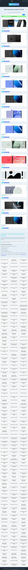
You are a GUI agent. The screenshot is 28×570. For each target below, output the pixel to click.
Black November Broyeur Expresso (23, 260)
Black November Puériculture (23, 480)
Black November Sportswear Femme (4, 526)
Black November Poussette (14, 477)
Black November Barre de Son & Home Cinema (4, 302)
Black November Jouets (14, 417)
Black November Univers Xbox (4, 550)
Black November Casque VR (23, 323)
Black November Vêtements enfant (14, 554)
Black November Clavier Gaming (14, 337)
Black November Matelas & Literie (23, 452)
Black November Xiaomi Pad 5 (4, 564)
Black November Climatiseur (4, 341)
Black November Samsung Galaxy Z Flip (23, 494)
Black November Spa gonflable (14, 519)
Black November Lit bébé (23, 424)
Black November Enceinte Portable (4, 379)
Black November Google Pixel (4, 263)
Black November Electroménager (4, 376)
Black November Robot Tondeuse (4, 274)
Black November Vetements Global (4, 557)
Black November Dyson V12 (23, 365)
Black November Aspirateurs (23, 291)
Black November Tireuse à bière (4, 540)
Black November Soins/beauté (14, 512)
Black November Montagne (14, 456)
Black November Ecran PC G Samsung (4, 372)
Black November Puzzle (14, 483)
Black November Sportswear (23, 522)
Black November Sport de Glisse (14, 522)
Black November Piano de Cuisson (14, 470)
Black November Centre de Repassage (23, 327)
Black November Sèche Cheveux (14, 501)
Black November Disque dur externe (4, 358)
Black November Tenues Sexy (4, 536)
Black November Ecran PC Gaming (14, 372)
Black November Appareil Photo (23, 288)
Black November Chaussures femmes (24, 330)
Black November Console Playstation (23, 344)
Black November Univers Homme (14, 543)
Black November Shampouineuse (23, 505)
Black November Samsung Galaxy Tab (14, 494)
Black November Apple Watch (14, 291)
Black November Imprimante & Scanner (23, 404)
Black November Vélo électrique (4, 281)
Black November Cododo (14, 340)
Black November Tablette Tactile (14, 529)
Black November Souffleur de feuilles (14, 515)
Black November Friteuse (14, 389)
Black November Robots (13, 490)
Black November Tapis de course (14, 533)
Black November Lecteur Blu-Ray (23, 421)
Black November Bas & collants (14, 302)
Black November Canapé (14, 315)
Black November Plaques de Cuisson (4, 473)
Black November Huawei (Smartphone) (4, 404)
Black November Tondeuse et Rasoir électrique (23, 540)
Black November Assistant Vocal (14, 295)
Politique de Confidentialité (17, 568)
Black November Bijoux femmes (4, 306)
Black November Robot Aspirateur (14, 270)
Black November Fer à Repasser (14, 386)
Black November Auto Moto (23, 295)
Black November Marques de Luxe (14, 452)
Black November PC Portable (4, 466)
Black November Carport (23, 315)
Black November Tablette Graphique (4, 529)
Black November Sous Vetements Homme (4, 519)
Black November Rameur (23, 483)
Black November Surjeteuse (23, 526)
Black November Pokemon (4, 477)
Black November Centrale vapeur (14, 327)
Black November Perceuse (23, 465)
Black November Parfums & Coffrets (14, 463)
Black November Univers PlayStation (23, 277)
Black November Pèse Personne (4, 470)
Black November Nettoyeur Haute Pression (14, 459)
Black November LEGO (4, 424)
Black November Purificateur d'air (4, 484)
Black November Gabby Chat (4, 393)
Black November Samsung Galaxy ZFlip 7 (23, 498)
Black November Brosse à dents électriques (23, 309)
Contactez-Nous (23, 568)
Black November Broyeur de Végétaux (14, 313)
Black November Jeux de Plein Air (4, 411)
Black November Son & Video (23, 512)
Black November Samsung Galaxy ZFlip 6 (14, 498)
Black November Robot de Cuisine (23, 270)
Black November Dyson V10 (14, 365)
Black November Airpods (14, 284)
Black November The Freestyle (14, 536)
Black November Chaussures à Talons (14, 330)
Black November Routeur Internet (23, 491)
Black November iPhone (23, 263)
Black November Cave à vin (4, 327)
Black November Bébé (23, 301)
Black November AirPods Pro (14, 288)
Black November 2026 (14, 4)
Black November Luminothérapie (4, 431)
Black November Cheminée (14, 334)
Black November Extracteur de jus (4, 383)
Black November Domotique (4, 362)
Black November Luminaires (23, 428)
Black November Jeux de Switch (14, 411)
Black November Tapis (4, 532)
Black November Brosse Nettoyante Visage (4, 313)
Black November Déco (4, 354)
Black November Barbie (23, 298)
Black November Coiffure (23, 340)
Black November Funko (23, 389)
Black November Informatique (4, 407)
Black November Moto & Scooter (4, 459)
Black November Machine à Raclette (14, 445)
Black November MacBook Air (23, 435)
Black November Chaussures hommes (4, 334)
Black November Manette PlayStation (23, 449)
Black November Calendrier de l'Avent (24, 313)
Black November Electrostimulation (14, 376)
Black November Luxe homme (4, 267)
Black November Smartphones (4, 512)
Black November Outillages (23, 459)
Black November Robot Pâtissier (4, 491)
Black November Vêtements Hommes (14, 557)
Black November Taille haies (23, 529)
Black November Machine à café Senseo (4, 442)
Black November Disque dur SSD (14, 358)
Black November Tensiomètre (23, 533)
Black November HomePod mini (4, 400)
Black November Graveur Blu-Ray (14, 397)
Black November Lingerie (14, 424)
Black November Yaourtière (23, 564)
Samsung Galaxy (3, 255)
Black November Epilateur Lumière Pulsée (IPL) (23, 379)
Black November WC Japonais (24, 561)
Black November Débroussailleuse (23, 351)
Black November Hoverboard (23, 400)
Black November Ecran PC (23, 368)
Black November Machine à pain (4, 445)
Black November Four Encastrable (4, 390)
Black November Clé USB (23, 336)
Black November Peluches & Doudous (14, 466)
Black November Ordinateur (4, 270)
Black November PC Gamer (23, 463)
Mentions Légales (11, 568)
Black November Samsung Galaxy (14, 274)
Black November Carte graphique (4, 320)
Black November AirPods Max (4, 288)
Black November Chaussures (4, 330)
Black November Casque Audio (4, 323)
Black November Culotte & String (4, 351)
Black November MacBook (14, 266)
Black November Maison (4, 448)
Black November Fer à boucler (23, 383)
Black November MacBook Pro (4, 438)
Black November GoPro (4, 396)
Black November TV (4, 277)
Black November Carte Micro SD (23, 320)
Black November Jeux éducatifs (23, 411)
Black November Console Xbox (4, 348)
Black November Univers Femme (4, 547)
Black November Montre (23, 266)
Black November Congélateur (4, 344)
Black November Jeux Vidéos (14, 414)
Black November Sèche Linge (23, 501)
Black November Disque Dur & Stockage (23, 355)
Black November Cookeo (14, 347)
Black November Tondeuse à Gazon (14, 540)
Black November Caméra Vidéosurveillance (4, 316)
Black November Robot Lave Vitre (23, 487)
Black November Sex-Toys (14, 504)
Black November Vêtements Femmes (23, 554)
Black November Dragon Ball (23, 362)
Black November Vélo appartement (23, 550)
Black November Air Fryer (4, 259)
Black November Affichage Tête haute (4, 284)
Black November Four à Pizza (23, 386)
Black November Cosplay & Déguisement (23, 348)
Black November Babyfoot (4, 298)
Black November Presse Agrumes (23, 477)
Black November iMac (14, 403)
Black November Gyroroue (23, 396)
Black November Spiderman (23, 519)
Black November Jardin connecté (23, 407)
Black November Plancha (23, 469)
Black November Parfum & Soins (4, 463)
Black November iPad (14, 263)
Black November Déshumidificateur (14, 355)
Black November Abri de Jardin (23, 281)
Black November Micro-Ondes (4, 456)
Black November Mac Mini (4, 434)
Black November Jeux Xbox (4, 418)
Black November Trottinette (23, 274)
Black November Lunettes (14, 430)
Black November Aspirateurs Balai (4, 295)
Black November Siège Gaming (14, 508)
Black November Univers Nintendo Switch (14, 277)
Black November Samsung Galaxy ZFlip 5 (4, 498)
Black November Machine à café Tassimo (14, 442)
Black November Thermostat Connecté (23, 536)
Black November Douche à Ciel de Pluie (14, 362)
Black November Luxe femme (23, 431)
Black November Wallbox (14, 560)
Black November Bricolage (14, 308)
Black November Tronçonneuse (4, 543)
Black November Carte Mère (14, 320)
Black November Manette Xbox (4, 452)
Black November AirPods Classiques (23, 284)
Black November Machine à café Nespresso (23, 438)
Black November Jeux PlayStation (4, 414)
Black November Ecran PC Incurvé (23, 372)
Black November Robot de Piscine (14, 487)
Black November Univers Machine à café (14, 547)
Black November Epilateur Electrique (14, 379)
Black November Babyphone (14, 299)
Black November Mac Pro (14, 434)
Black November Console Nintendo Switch (14, 344)
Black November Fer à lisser (4, 386)
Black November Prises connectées (4, 480)
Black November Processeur (14, 480)
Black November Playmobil (14, 473)
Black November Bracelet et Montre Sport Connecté (23, 306)
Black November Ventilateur (4, 554)
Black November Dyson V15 (4, 369)
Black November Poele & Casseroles (23, 473)
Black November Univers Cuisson (23, 543)
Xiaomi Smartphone (23, 254)
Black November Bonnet (14, 305)
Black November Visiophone (4, 561)
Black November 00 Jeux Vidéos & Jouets (13, 281)
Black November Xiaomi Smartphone (14, 564)
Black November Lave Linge (4, 421)
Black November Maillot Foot (23, 445)
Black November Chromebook (23, 334)
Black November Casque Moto (14, 323)
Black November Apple (4, 291)
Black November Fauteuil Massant (14, 383)
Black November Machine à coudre (23, 442)
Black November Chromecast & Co (4, 337)
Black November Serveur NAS (4, 505)
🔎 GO (23, 14)
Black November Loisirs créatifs (14, 428)
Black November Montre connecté (23, 456)
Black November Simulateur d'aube (23, 508)
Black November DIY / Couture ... (23, 358)
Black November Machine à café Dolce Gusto (14, 438)
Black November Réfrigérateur (4, 487)
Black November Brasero (4, 308)
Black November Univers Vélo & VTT (23, 547)
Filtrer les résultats (14, 16)
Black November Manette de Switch (14, 449)
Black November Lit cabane (4, 428)
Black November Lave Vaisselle (14, 421)
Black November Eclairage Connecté (14, 369)
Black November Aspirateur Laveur (14, 260)
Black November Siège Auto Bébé (4, 508)
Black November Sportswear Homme (14, 526)
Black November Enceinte (23, 375)
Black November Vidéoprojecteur (23, 557)
